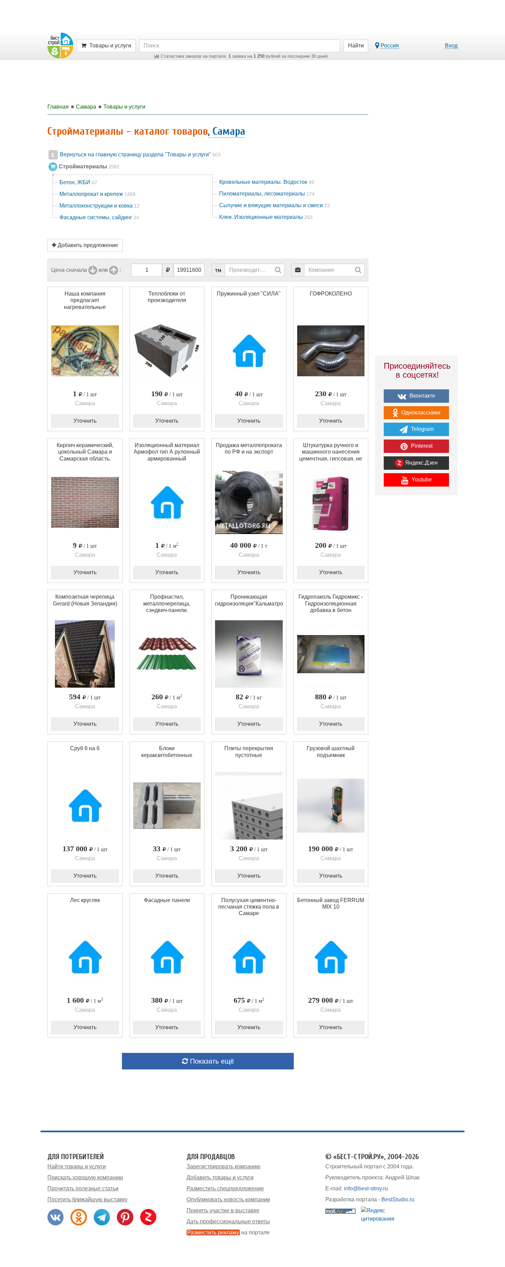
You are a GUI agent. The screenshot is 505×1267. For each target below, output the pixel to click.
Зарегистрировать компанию (223, 1166)
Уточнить (85, 421)
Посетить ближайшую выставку (87, 1199)
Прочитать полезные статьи (83, 1188)
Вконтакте (421, 396)
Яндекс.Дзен (421, 463)
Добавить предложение (87, 245)
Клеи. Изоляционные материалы (266, 217)
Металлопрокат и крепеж (97, 194)
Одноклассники (420, 412)
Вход (451, 45)
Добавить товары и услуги (220, 1177)
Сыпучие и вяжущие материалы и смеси (274, 205)
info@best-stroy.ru (366, 1188)
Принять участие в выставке (223, 1210)
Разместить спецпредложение (225, 1188)
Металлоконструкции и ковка (99, 206)
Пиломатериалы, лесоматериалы (267, 194)
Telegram (421, 429)
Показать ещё (211, 1061)
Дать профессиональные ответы (228, 1221)
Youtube (421, 479)
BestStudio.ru (397, 1199)
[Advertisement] (416, 620)
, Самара (226, 131)
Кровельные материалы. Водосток (266, 182)
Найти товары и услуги (76, 1166)
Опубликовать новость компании (228, 1199)
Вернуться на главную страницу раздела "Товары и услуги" (139, 154)
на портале (228, 1232)
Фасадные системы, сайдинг (99, 217)
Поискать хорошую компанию (85, 1177)
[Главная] (60, 45)
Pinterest (421, 446)
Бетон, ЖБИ (78, 182)
